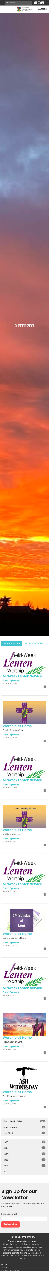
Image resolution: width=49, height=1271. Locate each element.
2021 (24, 1166)
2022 (24, 1160)
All (5, 1171)
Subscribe (10, 1224)
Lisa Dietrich (24, 1133)
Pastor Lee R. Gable (24, 1121)
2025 (24, 1142)
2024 (24, 1148)
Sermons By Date (12, 643)
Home (4, 1264)
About (4, 1267)
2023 (24, 1154)
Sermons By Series (33, 643)
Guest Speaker (24, 1127)
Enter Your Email (9, 1214)
